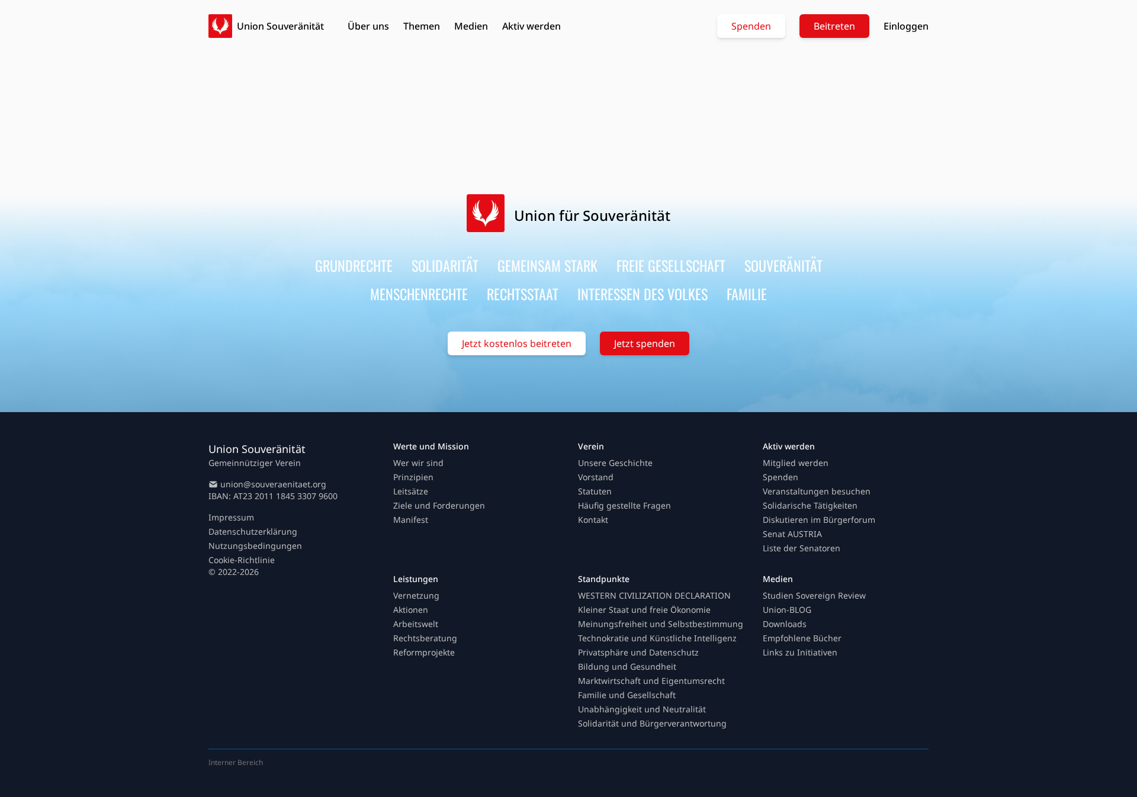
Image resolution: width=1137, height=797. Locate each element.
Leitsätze (410, 491)
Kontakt (593, 519)
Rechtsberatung (425, 638)
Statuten (595, 491)
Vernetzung (416, 595)
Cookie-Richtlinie (241, 559)
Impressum (231, 517)
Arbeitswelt (415, 623)
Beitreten (834, 26)
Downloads (785, 623)
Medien (471, 26)
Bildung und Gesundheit (627, 666)
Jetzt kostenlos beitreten (516, 343)
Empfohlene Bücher (802, 638)
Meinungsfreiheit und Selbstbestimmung (660, 623)
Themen (421, 26)
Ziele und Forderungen (439, 505)
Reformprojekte (424, 652)
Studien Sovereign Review (814, 595)
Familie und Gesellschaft (627, 694)
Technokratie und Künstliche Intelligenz (657, 638)
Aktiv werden (531, 26)
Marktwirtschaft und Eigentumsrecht (651, 680)
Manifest (410, 519)
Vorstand (596, 477)
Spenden (751, 26)
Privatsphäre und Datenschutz (638, 652)
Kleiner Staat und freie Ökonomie (644, 609)
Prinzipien (413, 477)
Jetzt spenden (644, 343)
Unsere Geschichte (615, 462)
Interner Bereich (235, 762)
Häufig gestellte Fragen (624, 505)
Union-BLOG (787, 609)
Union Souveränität (280, 26)
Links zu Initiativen (800, 652)
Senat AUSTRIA (792, 533)
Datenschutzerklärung (252, 531)
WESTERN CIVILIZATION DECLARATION (654, 595)
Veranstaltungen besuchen (817, 491)
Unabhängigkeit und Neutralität (642, 709)
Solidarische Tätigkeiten (810, 505)
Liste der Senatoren (801, 548)
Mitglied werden (795, 462)
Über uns (368, 26)
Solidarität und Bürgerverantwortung (652, 723)
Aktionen (410, 609)
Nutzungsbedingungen (255, 545)
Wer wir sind (418, 462)
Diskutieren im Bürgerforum (819, 519)
